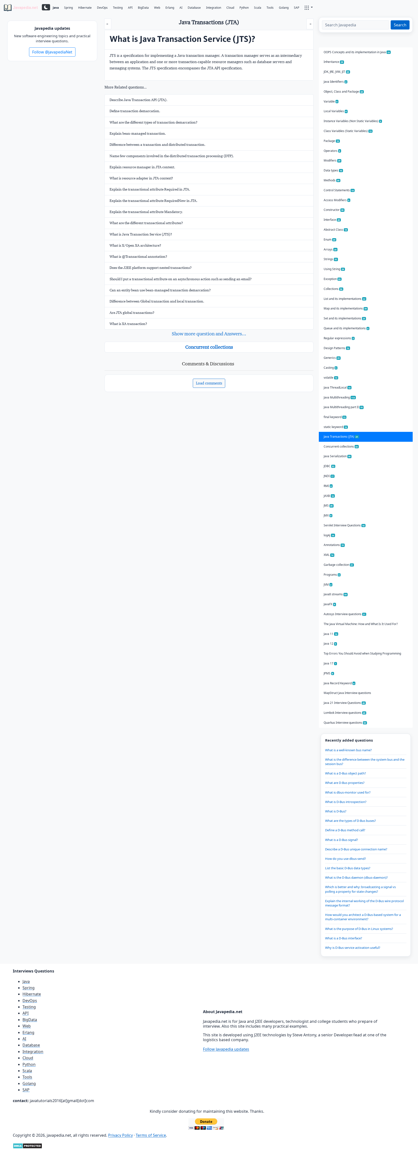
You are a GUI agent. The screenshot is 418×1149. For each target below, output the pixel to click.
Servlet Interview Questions (344, 525)
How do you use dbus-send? (345, 858)
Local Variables (335, 111)
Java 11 (330, 634)
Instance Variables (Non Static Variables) (352, 121)
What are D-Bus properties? (345, 783)
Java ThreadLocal (337, 387)
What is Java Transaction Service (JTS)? (141, 234)
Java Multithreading (339, 397)
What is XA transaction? (128, 324)
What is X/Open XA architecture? (135, 245)
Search (400, 25)
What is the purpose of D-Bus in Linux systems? (359, 929)
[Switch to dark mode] (46, 7)
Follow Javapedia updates (226, 1049)
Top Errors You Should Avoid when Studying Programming (362, 653)
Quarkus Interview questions (345, 723)
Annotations (334, 545)
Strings (330, 259)
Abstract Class (335, 230)
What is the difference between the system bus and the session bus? (364, 761)
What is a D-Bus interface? (343, 938)
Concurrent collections (209, 347)
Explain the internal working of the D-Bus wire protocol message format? (364, 903)
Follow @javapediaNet (52, 52)
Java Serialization (337, 456)
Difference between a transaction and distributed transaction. (157, 144)
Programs (332, 575)
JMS (328, 505)
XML (329, 555)
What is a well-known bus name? (348, 750)
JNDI (329, 476)
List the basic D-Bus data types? (347, 868)
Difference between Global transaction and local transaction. (157, 301)
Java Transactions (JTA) (341, 437)
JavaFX (329, 604)
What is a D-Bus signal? (341, 840)
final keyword (335, 417)
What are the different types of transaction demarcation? (153, 122)
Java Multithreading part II (343, 407)
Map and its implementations (345, 308)
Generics (332, 358)
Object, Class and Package (343, 91)
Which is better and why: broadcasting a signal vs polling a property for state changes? (360, 889)
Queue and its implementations (346, 328)
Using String (334, 269)
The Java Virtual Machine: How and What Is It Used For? (361, 624)
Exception (332, 279)
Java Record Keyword (339, 683)
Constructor (334, 210)
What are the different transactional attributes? (146, 223)
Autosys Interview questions (345, 614)
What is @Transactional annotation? (138, 256)
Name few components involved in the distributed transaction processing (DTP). (172, 156)
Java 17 (330, 663)
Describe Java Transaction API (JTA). (138, 100)
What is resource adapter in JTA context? (141, 178)
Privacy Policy (120, 1135)
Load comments (209, 383)
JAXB (329, 496)
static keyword (335, 427)
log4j (329, 535)
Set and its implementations (344, 318)
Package (331, 141)
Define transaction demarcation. (135, 111)
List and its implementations (345, 299)
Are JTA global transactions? (132, 312)
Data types (333, 170)
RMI (328, 486)
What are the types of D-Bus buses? (350, 820)
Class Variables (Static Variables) (348, 131)
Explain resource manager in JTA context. (142, 167)
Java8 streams (335, 594)
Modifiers (332, 160)
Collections (333, 289)
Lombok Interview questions (345, 713)
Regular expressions (339, 338)
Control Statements (339, 190)
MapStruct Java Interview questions (347, 693)
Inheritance (333, 62)
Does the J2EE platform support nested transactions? (151, 267)
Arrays (330, 249)
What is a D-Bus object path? (345, 773)
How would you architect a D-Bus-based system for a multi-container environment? (363, 917)
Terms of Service (151, 1135)
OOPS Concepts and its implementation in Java (357, 52)
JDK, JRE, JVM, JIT (336, 72)
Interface (332, 220)
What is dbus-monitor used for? (348, 792)
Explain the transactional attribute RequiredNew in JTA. (153, 201)
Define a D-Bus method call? (345, 830)
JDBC (329, 466)
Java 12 (330, 643)
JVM (328, 584)
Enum (330, 239)
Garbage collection (338, 565)
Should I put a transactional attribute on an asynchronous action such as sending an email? (181, 279)
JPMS (328, 673)
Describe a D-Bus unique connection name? (356, 849)
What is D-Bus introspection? (345, 802)
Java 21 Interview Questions (344, 703)
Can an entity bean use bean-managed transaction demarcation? (160, 290)
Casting (330, 368)
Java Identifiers (335, 82)
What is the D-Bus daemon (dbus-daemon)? (356, 877)
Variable (331, 101)
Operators (332, 151)
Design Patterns (336, 348)
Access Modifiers (337, 200)
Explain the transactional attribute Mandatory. (146, 212)
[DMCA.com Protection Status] (27, 1145)
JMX (328, 515)
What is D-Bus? (335, 811)
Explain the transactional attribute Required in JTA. (150, 189)
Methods (332, 180)
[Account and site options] (309, 7)
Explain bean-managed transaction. (138, 133)
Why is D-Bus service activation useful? (352, 947)
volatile (330, 378)
